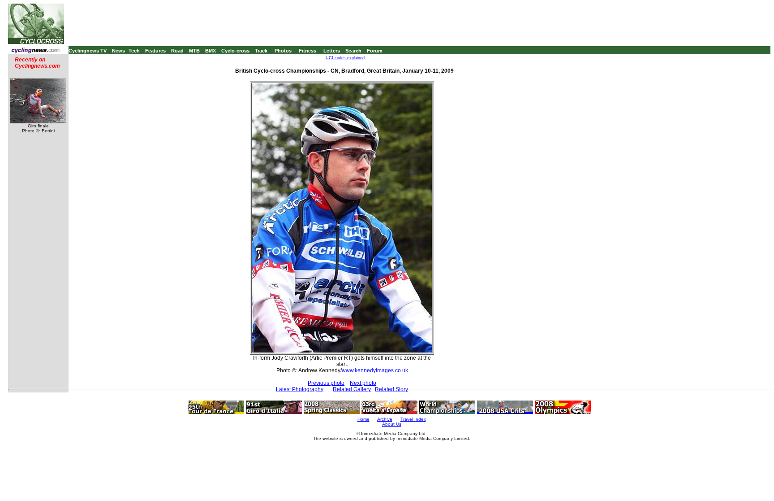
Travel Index (413, 419)
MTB (194, 50)
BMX (210, 50)
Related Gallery (352, 389)
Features (155, 50)
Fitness (307, 50)
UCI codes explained (345, 58)
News (118, 50)
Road (177, 50)
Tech (134, 50)
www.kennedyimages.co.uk (375, 370)
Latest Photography (299, 389)
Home (363, 419)
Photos (283, 50)
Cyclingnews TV (88, 50)
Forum (375, 50)
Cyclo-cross (235, 50)
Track (261, 50)
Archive (384, 419)
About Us (391, 424)
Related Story (391, 389)
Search (353, 50)
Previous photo (326, 383)
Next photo (363, 383)
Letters (331, 50)
